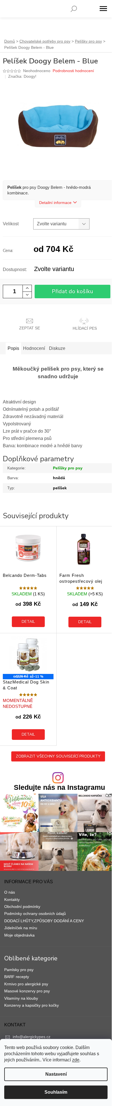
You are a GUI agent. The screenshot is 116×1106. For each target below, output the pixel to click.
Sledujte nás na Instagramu (59, 787)
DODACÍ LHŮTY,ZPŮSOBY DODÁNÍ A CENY (44, 921)
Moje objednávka (19, 935)
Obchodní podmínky (22, 906)
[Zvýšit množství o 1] (27, 288)
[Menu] (103, 8)
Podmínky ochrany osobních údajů (35, 913)
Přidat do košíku (72, 291)
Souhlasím (55, 1092)
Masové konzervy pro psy (27, 991)
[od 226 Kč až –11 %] (28, 655)
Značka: (22, 76)
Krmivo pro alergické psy (26, 984)
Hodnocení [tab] (34, 348)
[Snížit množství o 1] (27, 295)
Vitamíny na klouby (21, 998)
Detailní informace (55, 202)
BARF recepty (16, 976)
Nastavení (56, 1074)
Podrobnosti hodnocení (73, 70)
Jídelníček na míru (20, 928)
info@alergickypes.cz (31, 1036)
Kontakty (12, 899)
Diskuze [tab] (57, 348)
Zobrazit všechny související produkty (58, 756)
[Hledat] (73, 8)
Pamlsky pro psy (19, 969)
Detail (28, 621)
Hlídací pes (85, 328)
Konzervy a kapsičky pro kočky (31, 1005)
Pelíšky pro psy (67, 468)
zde (75, 1059)
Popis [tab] (13, 348)
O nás (9, 892)
